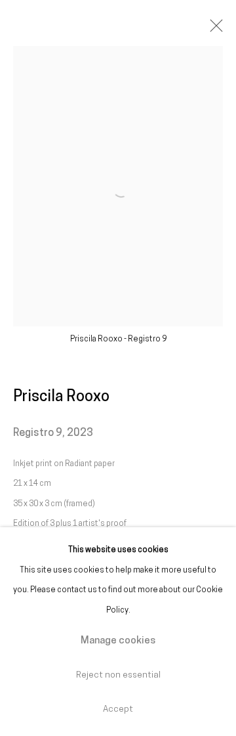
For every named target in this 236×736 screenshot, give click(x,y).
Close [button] (213, 29)
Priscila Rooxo (61, 397)
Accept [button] (118, 709)
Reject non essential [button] (118, 675)
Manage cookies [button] (118, 641)
